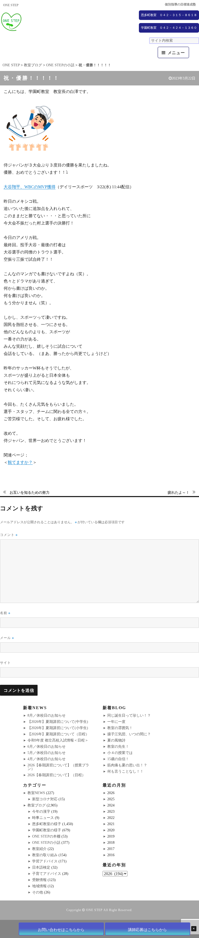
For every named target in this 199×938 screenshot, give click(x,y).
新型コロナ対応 (45, 799)
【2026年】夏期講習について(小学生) (57, 728)
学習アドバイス (45, 861)
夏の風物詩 (116, 740)
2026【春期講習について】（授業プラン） (58, 767)
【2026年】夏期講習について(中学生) (57, 722)
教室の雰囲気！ (120, 728)
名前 (5, 613)
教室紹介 (39, 849)
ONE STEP (94, 910)
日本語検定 (41, 867)
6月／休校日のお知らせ (46, 746)
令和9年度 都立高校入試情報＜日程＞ (57, 740)
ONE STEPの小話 (46, 843)
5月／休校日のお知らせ (46, 753)
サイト (5, 662)
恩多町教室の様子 (46, 824)
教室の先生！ (118, 746)
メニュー (176, 52)
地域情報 (39, 886)
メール (7, 638)
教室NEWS (36, 793)
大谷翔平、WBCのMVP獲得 (29, 187)
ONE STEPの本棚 (46, 836)
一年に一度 (116, 722)
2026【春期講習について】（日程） (56, 775)
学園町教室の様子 (46, 830)
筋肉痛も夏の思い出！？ (127, 765)
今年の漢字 (41, 811)
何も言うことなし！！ (125, 771)
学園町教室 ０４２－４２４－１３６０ (169, 28)
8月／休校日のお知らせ (46, 715)
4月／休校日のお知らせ (46, 759)
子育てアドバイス (46, 874)
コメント (9, 535)
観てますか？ (20, 462)
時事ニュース (43, 818)
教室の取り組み (45, 855)
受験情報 (39, 880)
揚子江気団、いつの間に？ (129, 734)
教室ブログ (36, 805)
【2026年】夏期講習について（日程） (58, 734)
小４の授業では (120, 753)
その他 (37, 892)
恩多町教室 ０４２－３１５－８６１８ (169, 15)
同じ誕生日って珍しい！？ (129, 715)
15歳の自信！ (118, 759)
